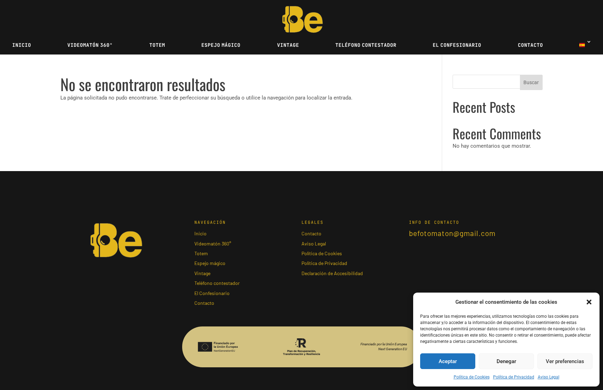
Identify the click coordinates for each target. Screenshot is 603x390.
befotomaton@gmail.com (452, 233)
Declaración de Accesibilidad (332, 272)
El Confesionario (457, 45)
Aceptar (448, 361)
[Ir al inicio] (303, 19)
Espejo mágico (220, 45)
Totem (157, 45)
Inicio (21, 45)
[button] (589, 302)
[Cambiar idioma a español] (585, 46)
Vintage (288, 45)
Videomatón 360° (90, 45)
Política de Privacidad (513, 377)
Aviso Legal (548, 377)
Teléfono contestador (365, 45)
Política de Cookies (472, 377)
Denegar (506, 361)
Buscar (531, 82)
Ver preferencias (565, 361)
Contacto (530, 45)
